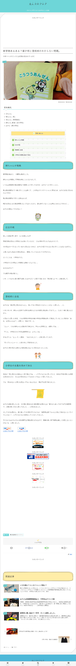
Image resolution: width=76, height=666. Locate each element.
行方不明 (17, 145)
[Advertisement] (38, 32)
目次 (36, 133)
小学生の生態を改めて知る (22, 155)
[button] (64, 548)
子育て (6, 534)
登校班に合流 (19, 150)
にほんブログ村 (8, 431)
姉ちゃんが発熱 (19, 140)
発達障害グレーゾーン (17, 534)
